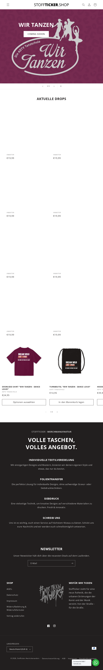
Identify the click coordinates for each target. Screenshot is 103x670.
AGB (63, 658)
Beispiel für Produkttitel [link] (28, 129)
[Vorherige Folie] (42, 86)
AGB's (9, 589)
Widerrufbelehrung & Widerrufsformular (17, 608)
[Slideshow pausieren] (60, 86)
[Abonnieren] (72, 563)
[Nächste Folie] (54, 86)
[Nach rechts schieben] (57, 412)
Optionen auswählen (24, 402)
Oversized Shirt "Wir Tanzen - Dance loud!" (21, 388)
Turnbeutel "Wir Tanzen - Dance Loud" (69, 387)
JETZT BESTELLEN (42, 68)
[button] (8, 5)
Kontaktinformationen (87, 658)
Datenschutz (12, 595)
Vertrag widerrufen (15, 616)
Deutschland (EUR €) (18, 649)
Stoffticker (21, 658)
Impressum (12, 601)
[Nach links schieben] (46, 412)
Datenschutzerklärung (51, 658)
